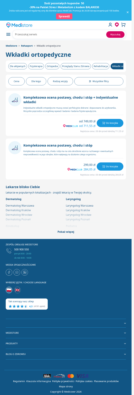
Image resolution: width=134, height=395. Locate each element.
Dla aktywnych (17, 66)
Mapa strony (66, 386)
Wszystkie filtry (100, 81)
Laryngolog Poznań (78, 219)
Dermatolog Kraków (18, 210)
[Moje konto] (110, 24)
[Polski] (9, 290)
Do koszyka (112, 122)
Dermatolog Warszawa (20, 205)
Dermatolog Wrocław (19, 215)
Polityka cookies (84, 381)
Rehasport (27, 45)
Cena (16, 81)
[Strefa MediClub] (116, 24)
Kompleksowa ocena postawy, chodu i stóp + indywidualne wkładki (70, 99)
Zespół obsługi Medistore (22, 244)
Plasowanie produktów (106, 381)
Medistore (11, 45)
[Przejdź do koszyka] (123, 24)
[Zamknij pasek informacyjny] (127, 12)
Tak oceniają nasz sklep (21, 301)
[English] (17, 290)
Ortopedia (52, 66)
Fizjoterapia (36, 66)
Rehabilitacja (101, 66)
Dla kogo (36, 81)
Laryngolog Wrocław (78, 215)
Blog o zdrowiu (16, 354)
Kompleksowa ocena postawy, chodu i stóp (57, 145)
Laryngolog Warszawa (79, 205)
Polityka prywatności (63, 381)
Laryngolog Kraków (78, 210)
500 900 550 (21, 249)
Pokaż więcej (66, 232)
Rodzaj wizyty (60, 81)
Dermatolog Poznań (18, 219)
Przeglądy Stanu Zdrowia (75, 66)
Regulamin (19, 381)
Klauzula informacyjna (38, 381)
